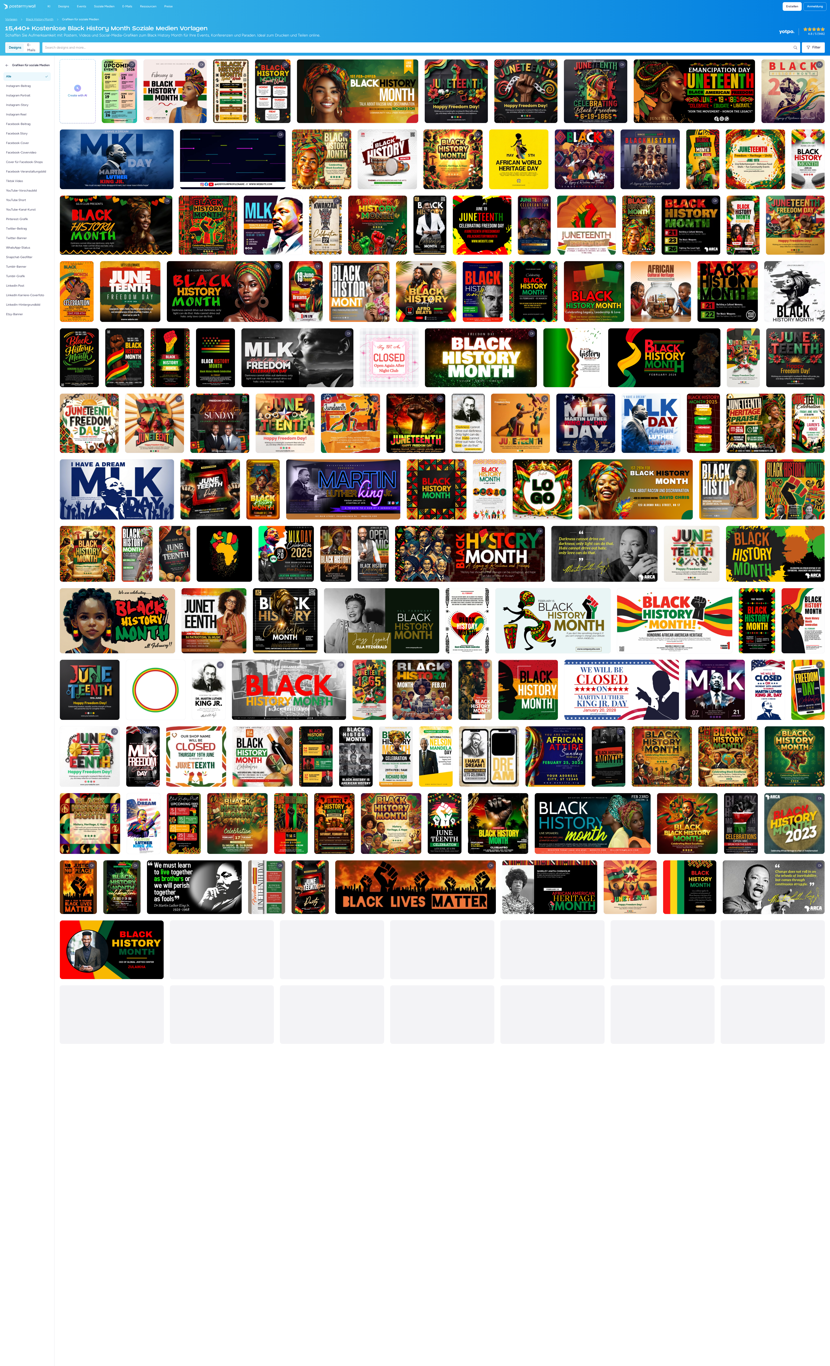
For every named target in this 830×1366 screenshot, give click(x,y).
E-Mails (31, 47)
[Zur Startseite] (17, 6)
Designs (15, 47)
